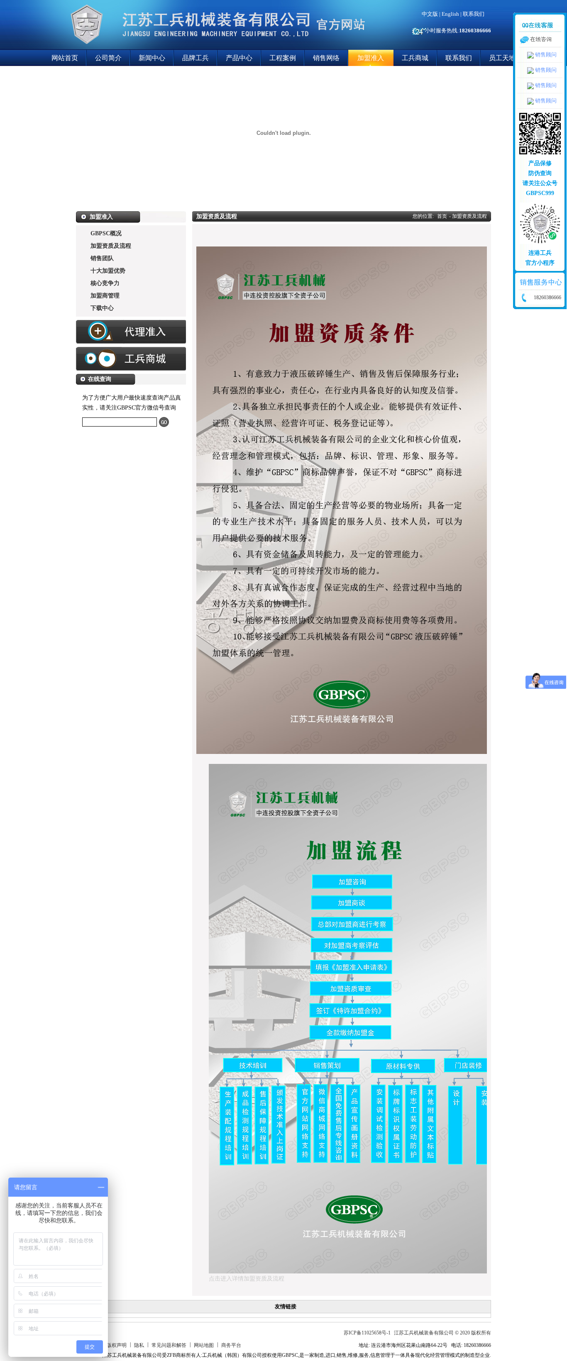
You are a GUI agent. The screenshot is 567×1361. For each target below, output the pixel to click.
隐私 (139, 1345)
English (450, 14)
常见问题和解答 (169, 1345)
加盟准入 (370, 57)
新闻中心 (152, 57)
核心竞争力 (105, 283)
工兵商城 (415, 57)
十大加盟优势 (107, 271)
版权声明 (117, 1345)
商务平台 (231, 1345)
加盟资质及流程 (110, 246)
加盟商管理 (105, 296)
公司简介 (108, 57)
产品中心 (239, 57)
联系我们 (473, 14)
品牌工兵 (195, 57)
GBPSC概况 (106, 233)
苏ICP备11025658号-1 (367, 1333)
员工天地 (502, 57)
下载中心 (102, 308)
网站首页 (64, 57)
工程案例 (282, 57)
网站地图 (204, 1345)
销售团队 (102, 258)
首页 (442, 216)
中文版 (430, 14)
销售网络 (326, 57)
